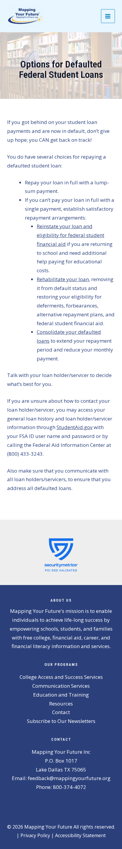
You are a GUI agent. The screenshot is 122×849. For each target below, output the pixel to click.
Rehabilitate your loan (63, 279)
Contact (61, 712)
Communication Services (61, 685)
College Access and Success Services (61, 677)
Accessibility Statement (80, 835)
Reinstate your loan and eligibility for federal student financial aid (70, 235)
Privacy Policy (35, 835)
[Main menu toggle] (108, 16)
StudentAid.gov (74, 427)
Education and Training (61, 694)
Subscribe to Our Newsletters (61, 721)
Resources (61, 703)
